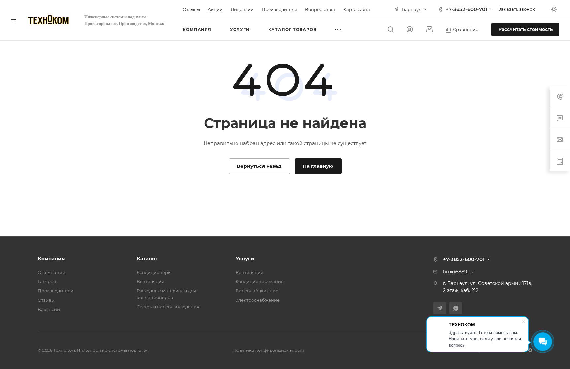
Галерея (47, 281)
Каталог (147, 258)
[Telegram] (439, 308)
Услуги (245, 258)
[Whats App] (455, 308)
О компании (51, 272)
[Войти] (410, 29)
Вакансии (49, 309)
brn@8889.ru (458, 272)
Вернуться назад (259, 166)
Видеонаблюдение (257, 290)
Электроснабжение (258, 300)
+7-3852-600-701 (466, 9)
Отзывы (46, 300)
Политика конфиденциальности (268, 350)
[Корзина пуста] (429, 29)
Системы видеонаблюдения (168, 306)
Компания (51, 258)
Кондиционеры (154, 272)
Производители (55, 290)
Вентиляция (150, 281)
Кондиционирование (260, 281)
